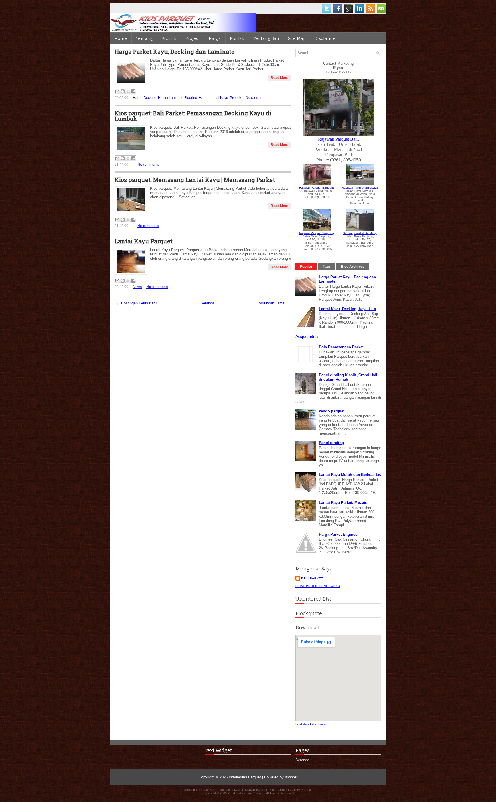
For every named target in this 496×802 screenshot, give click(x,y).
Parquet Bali (206, 789)
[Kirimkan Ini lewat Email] (117, 91)
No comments (256, 98)
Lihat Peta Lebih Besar (311, 724)
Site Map (297, 38)
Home (121, 38)
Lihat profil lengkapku (317, 586)
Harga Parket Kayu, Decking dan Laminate (175, 51)
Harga (215, 38)
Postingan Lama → (273, 303)
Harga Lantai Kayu (213, 98)
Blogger (291, 777)
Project (192, 38)
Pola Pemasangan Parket (341, 347)
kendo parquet (331, 411)
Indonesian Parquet (245, 777)
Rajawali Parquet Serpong (316, 233)
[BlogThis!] (122, 91)
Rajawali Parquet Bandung (317, 187)
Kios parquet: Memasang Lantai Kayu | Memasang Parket (195, 180)
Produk (169, 38)
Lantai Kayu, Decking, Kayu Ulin (347, 309)
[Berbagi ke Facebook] (133, 91)
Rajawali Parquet (255, 789)
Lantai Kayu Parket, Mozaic (343, 502)
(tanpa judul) (306, 337)
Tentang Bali (266, 38)
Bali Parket (312, 578)
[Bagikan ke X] (128, 91)
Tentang (144, 38)
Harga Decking (144, 98)
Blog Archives (352, 267)
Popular (306, 267)
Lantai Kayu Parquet (144, 241)
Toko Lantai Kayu (229, 789)
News (137, 287)
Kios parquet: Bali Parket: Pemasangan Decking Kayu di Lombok (193, 116)
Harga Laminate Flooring (177, 98)
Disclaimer (326, 38)
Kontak (237, 38)
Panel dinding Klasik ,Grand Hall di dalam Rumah (348, 377)
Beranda (207, 303)
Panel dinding (331, 443)
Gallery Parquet (301, 789)
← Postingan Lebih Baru (136, 303)
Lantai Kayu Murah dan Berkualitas (350, 474)
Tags (327, 267)
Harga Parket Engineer (339, 534)
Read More (279, 78)
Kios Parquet (278, 789)
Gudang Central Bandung (360, 233)
